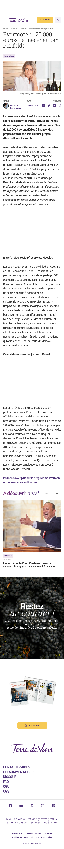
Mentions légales (34, 833)
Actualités (14, 29)
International (9, 56)
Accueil (5, 29)
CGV (6, 791)
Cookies (48, 833)
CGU (6, 787)
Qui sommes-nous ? (18, 772)
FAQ (6, 782)
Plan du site (17, 833)
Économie (8, 556)
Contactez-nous (16, 767)
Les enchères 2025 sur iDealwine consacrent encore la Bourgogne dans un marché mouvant (29, 565)
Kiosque (9, 777)
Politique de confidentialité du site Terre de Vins (32, 837)
